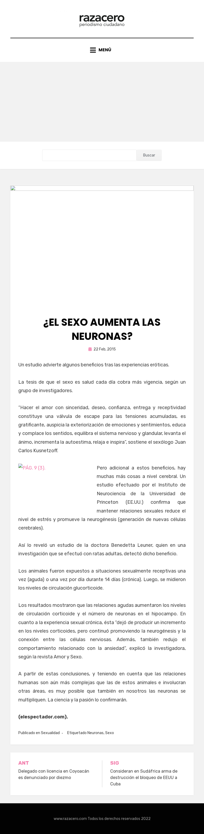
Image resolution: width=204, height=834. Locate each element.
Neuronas (95, 733)
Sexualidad (50, 733)
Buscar (149, 155)
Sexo (109, 733)
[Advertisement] (102, 102)
